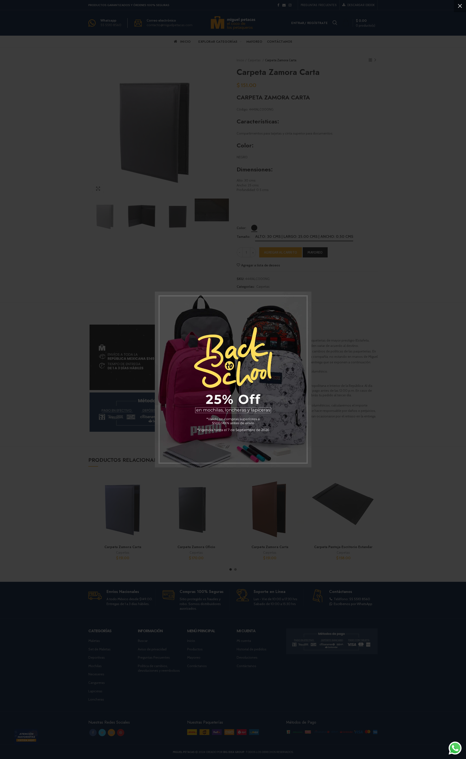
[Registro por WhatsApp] (455, 748)
